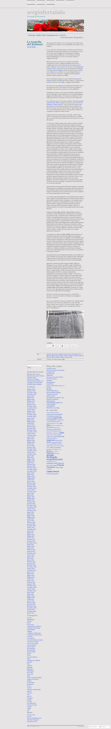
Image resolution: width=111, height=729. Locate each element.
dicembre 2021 (31, 449)
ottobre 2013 (31, 589)
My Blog (49, 389)
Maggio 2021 (31, 461)
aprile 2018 (30, 519)
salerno (29, 691)
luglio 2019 (30, 495)
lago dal (80, 355)
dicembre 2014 (31, 565)
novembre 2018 (31, 507)
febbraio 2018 (31, 522)
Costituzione (60, 420)
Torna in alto (81, 726)
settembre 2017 (31, 529)
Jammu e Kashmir (63, 355)
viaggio (61, 467)
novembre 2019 (31, 488)
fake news (60, 425)
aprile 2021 (30, 462)
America (29, 621)
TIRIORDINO (51, 406)
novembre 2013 (31, 587)
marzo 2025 (30, 403)
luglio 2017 (30, 532)
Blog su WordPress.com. (33, 726)
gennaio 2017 (31, 541)
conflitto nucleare (63, 354)
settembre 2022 (31, 435)
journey (51, 434)
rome (53, 451)
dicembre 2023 (31, 415)
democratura (71, 354)
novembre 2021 (31, 450)
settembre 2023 (31, 416)
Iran (28, 664)
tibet (48, 465)
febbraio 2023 (31, 426)
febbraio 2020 (31, 483)
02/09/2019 (31, 47)
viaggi (28, 2)
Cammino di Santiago (33, 628)
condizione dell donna (34, 633)
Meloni (52, 438)
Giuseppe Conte (51, 429)
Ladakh (62, 82)
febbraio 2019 (31, 502)
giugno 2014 (30, 575)
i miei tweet (53, 471)
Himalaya (49, 433)
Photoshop (49, 444)
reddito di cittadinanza (55, 447)
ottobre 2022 (31, 433)
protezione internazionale (58, 445)
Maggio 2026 (31, 389)
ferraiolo (50, 427)
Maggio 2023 (31, 421)
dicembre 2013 (31, 585)
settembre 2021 (31, 454)
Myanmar (30, 669)
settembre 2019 (31, 491)
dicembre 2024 (31, 406)
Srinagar (62, 357)
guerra (59, 431)
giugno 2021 (30, 459)
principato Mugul (57, 70)
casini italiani (31, 629)
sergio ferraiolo (52, 456)
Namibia (60, 440)
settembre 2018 (31, 510)
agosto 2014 (30, 572)
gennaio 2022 (31, 447)
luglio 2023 (30, 420)
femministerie (51, 382)
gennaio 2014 (31, 584)
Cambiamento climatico (34, 626)
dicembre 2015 (31, 553)
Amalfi (55, 412)
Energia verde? (31, 377)
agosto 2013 (30, 592)
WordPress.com (32, 721)
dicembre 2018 (31, 505)
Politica (48, 2)
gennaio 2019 (31, 503)
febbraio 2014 (31, 582)
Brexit (29, 623)
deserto (58, 423)
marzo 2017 (30, 538)
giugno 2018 (30, 515)
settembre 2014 (31, 570)
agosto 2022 (30, 437)
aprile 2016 (30, 548)
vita (28, 710)
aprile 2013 (30, 599)
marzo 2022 (30, 445)
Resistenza (30, 684)
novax (52, 442)
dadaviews (50, 375)
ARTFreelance (51, 396)
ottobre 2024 (31, 409)
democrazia (50, 423)
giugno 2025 (31, 399)
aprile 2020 (30, 479)
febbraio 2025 (31, 404)
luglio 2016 (30, 544)
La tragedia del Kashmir (35, 43)
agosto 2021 (30, 456)
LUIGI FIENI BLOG (52, 391)
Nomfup (49, 380)
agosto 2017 (30, 531)
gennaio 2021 (31, 466)
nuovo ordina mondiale (34, 677)
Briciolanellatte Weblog (54, 392)
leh (83, 355)
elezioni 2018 (31, 650)
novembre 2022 (32, 432)
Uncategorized (31, 703)
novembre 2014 (31, 567)
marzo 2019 (30, 500)
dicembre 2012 (31, 606)
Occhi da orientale (52, 394)
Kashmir (80, 68)
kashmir (71, 355)
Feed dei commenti (33, 720)
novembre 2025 (32, 392)
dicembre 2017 (31, 526)
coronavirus (31, 638)
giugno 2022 (31, 440)
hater (28, 659)
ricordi (29, 688)
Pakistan (57, 357)
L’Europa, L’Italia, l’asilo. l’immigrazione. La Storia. (47, 35)
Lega (48, 436)
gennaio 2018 (31, 524)
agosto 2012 (30, 613)
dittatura (54, 355)
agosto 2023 (30, 418)
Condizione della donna (34, 635)
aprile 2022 (30, 444)
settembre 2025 (31, 394)
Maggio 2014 (31, 577)
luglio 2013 (30, 594)
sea (55, 453)
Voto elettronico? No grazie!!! (71, 37)
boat (54, 414)
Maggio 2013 (31, 597)
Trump (29, 700)
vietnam (49, 469)
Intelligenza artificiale (33, 660)
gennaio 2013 (31, 604)
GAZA (29, 655)
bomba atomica (54, 354)
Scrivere (29, 693)
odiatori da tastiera (33, 679)
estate (56, 425)
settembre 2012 (31, 611)
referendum (30, 682)
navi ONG (30, 672)
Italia (48, 434)
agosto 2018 (30, 512)
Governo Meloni (32, 657)
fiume (54, 427)
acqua (52, 412)
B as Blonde (50, 384)
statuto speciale (68, 357)
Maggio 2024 (31, 411)
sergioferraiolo (46, 12)
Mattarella (60, 436)
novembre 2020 (32, 469)
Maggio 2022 (31, 442)
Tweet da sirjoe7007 (53, 474)
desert (54, 423)
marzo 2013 (30, 601)
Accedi (29, 716)
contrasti (39, 2)
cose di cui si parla (69, 3)
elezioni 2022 (31, 652)
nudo (28, 676)
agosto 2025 (30, 396)
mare (55, 436)
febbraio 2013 (31, 603)
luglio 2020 (30, 474)
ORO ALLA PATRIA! (33, 379)
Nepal (49, 442)
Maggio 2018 (31, 517)
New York (30, 674)
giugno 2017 (30, 534)
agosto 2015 (30, 556)
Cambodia (59, 414)
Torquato (30, 698)
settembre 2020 (31, 471)
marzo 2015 (30, 560)
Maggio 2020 (31, 478)
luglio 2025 (30, 397)
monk (56, 440)
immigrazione (56, 433)
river (60, 449)
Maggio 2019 (31, 498)
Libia (51, 436)
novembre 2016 (31, 543)
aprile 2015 (30, 558)
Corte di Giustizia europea (35, 640)
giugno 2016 (30, 546)
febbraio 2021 (31, 464)
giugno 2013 (30, 596)
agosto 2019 (30, 493)
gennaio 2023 (31, 428)
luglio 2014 (30, 573)
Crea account (31, 714)
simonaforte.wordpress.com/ (55, 397)
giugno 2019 (30, 497)
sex (63, 463)
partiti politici (58, 442)
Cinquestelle (57, 418)
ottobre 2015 (31, 555)
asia (58, 412)
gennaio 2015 (31, 563)
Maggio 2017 (31, 536)
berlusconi (50, 414)
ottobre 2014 (31, 568)
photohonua (50, 373)
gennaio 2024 (31, 413)
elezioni (53, 425)
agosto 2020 (30, 473)
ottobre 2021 (31, 452)
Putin (48, 447)
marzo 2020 (30, 481)
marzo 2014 (30, 580)
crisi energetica (31, 645)
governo (58, 429)
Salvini (50, 453)
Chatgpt (29, 631)
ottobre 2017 (30, 527)
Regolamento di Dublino (53, 449)
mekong (48, 438)
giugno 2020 (31, 476)
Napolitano (30, 670)
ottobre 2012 (31, 609)
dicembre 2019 (31, 486)
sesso (28, 694)
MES (56, 438)
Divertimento (31, 648)
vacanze (29, 706)
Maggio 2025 (31, 401)
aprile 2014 (30, 579)
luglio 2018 (30, 514)
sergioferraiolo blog (54, 463)
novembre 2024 (32, 408)
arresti (48, 354)
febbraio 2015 (31, 561)
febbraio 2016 (31, 550)
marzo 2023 (30, 425)
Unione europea (60, 2)
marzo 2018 (30, 520)
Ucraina (29, 701)
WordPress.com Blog (53, 408)
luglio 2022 (30, 438)
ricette (29, 686)
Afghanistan (30, 619)
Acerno (29, 617)
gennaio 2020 (31, 485)
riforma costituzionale (34, 689)
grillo (56, 431)
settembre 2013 (31, 591)
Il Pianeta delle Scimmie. (34, 384)
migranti (39, 6)
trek (50, 465)
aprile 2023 (30, 423)
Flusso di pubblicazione (34, 718)
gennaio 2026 (31, 391)
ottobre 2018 (31, 509)
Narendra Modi (54, 103)
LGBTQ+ (29, 665)
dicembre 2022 (31, 430)
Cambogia (50, 416)
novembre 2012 (31, 608)
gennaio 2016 (31, 551)
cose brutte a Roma (56, 359)
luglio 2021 (30, 457)
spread (29, 696)
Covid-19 (49, 421)
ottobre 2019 (31, 490)
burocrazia (49, 6)
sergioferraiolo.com (51, 461)
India (57, 355)
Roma (49, 451)
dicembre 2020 (31, 468)
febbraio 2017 (31, 539)
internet (29, 662)
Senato (57, 453)
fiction (29, 653)
